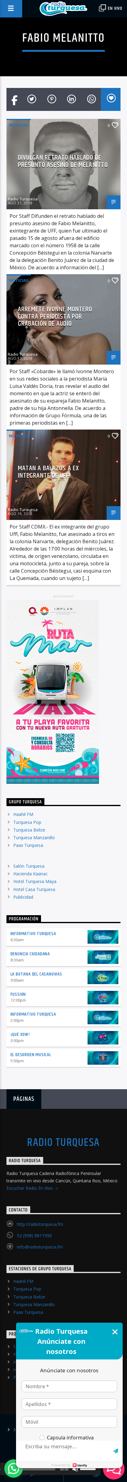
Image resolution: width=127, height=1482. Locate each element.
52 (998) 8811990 (34, 1235)
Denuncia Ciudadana (30, 954)
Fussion (18, 994)
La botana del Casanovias (36, 974)
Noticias (18, 125)
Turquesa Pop (27, 822)
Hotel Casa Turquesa (34, 889)
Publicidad (23, 897)
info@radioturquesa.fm (40, 1247)
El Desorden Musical (30, 1055)
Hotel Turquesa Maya (34, 881)
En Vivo (114, 8)
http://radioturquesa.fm (40, 1224)
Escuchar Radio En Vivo (30, 1188)
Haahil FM (23, 814)
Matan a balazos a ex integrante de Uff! (48, 472)
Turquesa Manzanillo (34, 837)
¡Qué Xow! (20, 1034)
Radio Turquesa (23, 199)
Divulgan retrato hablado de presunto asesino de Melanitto (63, 161)
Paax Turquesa (28, 845)
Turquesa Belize (29, 830)
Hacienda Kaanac (30, 874)
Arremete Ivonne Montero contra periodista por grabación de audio (55, 316)
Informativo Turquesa (33, 934)
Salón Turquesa (28, 866)
